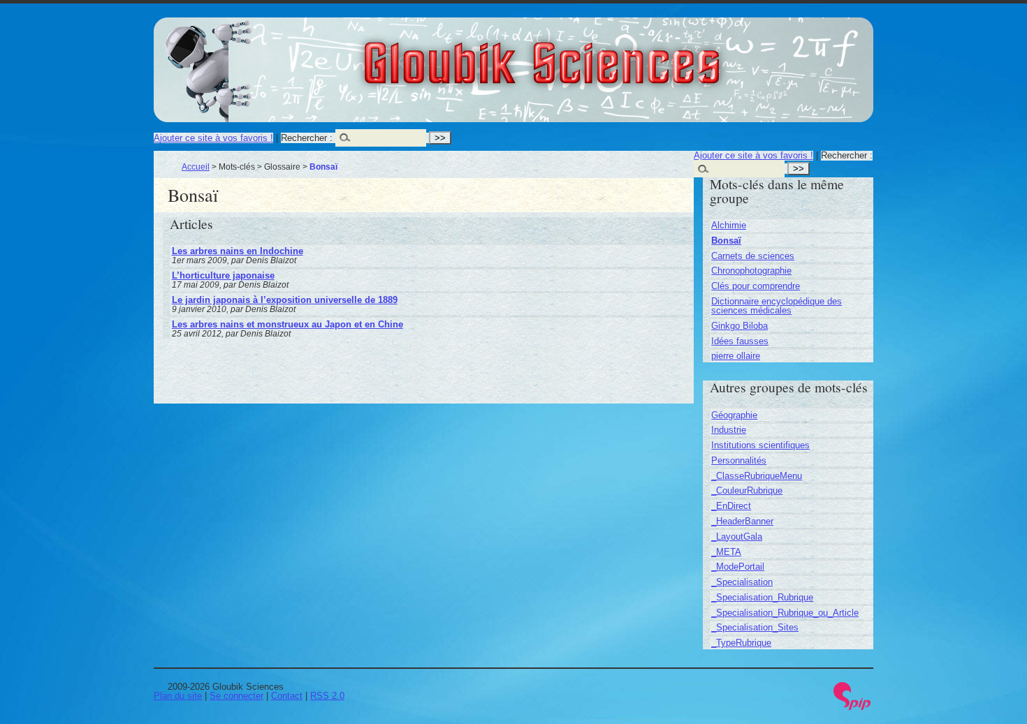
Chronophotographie (751, 270)
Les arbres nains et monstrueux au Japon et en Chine (287, 324)
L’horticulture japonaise (223, 275)
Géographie (734, 415)
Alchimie (728, 225)
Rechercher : (307, 138)
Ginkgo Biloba (739, 325)
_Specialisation (742, 582)
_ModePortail (737, 566)
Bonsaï (726, 240)
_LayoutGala (736, 536)
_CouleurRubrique (746, 490)
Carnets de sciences (752, 256)
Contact (287, 695)
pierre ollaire (735, 355)
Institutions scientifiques (760, 445)
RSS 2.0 (327, 695)
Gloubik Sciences (619, 54)
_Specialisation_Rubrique (762, 597)
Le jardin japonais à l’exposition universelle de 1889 (285, 300)
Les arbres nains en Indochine (237, 251)
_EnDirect (731, 506)
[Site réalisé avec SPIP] (852, 706)
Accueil (196, 166)
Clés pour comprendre (755, 286)
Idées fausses (740, 341)
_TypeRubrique (741, 642)
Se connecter (236, 695)
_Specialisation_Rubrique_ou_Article (785, 612)
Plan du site (178, 695)
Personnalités (738, 460)
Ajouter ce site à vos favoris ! (213, 138)
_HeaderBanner (742, 521)
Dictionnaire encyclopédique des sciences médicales (776, 306)
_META (726, 552)
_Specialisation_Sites (755, 627)
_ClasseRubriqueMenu (756, 476)
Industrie (728, 429)
